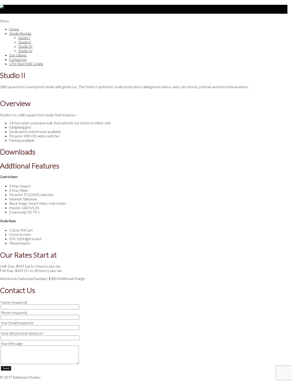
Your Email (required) (17, 323)
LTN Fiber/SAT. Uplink (26, 63)
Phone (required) (14, 312)
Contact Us (18, 59)
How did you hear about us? (22, 333)
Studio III (25, 46)
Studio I (24, 37)
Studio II (24, 42)
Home (14, 29)
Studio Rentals (20, 33)
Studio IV (25, 50)
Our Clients (18, 55)
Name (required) (14, 302)
